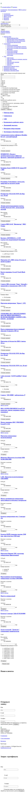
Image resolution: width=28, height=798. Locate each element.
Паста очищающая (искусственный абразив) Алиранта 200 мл (12, 330)
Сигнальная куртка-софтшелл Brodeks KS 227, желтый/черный (14, 136)
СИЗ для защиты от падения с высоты (17, 59)
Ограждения (5, 108)
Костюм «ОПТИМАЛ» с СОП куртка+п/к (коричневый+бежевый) (13, 239)
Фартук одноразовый (8, 596)
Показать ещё (5, 663)
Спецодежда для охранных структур (16, 46)
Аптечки (4, 101)
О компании (4, 9)
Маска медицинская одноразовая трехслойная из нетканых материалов (13, 499)
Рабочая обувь (7, 36)
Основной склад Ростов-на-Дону (11, 89)
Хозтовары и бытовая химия (11, 70)
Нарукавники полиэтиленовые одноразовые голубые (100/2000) (12, 577)
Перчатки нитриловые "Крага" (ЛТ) (13, 303)
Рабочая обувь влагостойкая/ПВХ (16, 39)
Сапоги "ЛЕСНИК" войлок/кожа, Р (13, 395)
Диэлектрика (5, 104)
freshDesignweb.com (6, 747)
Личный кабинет (5, 31)
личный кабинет (6, 7)
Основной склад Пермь (8, 92)
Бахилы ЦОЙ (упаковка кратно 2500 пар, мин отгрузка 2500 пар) (13, 535)
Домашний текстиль (9, 67)
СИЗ (5, 56)
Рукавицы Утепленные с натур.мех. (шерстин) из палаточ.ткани (13, 182)
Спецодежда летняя (12, 52)
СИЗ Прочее (10, 63)
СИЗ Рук (9, 65)
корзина (15, 7)
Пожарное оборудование (10, 69)
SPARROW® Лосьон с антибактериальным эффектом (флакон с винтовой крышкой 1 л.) (12, 155)
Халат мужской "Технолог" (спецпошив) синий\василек (10, 630)
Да (3, 98)
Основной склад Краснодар (9, 88)
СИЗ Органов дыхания (13, 62)
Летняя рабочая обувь (12, 38)
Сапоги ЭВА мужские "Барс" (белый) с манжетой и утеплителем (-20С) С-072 (14, 285)
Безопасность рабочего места (11, 66)
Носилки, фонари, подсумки (10, 106)
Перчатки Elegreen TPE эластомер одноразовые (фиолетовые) (12, 554)
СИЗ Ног (9, 60)
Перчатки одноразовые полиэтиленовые (8, 436)
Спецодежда (7, 43)
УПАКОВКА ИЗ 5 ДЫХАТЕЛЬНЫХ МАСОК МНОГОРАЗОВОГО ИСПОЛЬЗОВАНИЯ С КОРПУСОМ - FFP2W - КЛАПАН (13, 316)
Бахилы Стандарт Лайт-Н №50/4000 (13, 613)
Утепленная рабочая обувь (14, 42)
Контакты (3, 11)
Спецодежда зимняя (12, 50)
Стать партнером (5, 738)
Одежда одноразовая (12, 45)
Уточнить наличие (5, 150)
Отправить (16, 724)
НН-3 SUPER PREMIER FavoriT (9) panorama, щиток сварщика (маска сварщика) (13, 410)
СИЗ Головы (10, 58)
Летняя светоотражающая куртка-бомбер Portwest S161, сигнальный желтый (12, 207)
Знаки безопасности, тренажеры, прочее (13, 103)
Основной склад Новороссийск (10, 91)
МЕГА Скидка (6, 95)
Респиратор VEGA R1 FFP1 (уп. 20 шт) (14, 365)
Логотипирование (13, 9)
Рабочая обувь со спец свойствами (16, 41)
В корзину (3, 454)
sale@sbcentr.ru (4, 23)
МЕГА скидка (22, 9)
